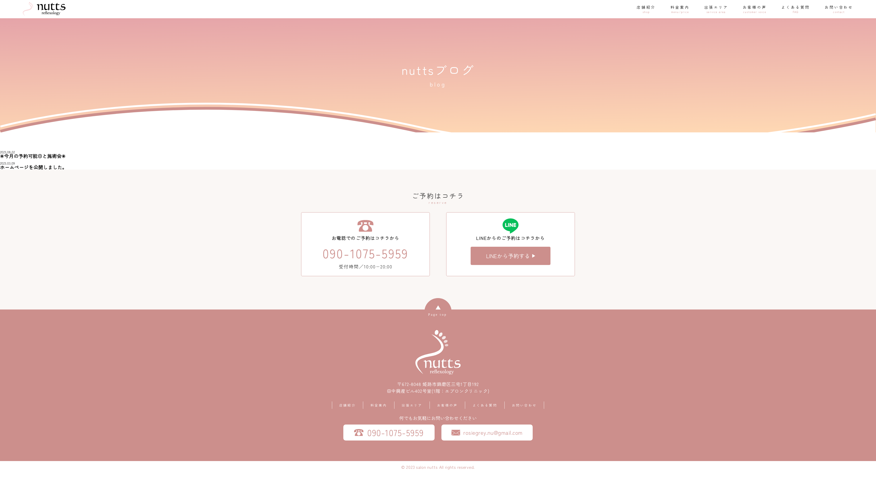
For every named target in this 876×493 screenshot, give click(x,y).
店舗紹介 (347, 405)
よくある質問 (484, 405)
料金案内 (378, 405)
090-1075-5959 (366, 253)
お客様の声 (447, 405)
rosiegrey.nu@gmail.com (493, 432)
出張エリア (412, 405)
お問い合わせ (524, 405)
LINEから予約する (508, 256)
